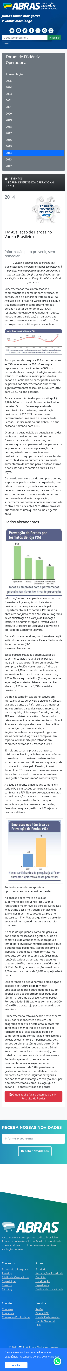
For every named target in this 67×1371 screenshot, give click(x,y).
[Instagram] (44, 30)
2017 (9, 133)
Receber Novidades (35, 1151)
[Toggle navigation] (6, 45)
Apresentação (14, 74)
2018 (9, 126)
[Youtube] (12, 30)
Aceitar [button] (16, 1365)
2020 (9, 113)
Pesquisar (54, 37)
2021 (9, 107)
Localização (42, 1281)
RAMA (39, 1309)
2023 (9, 94)
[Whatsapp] (51, 30)
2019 (9, 120)
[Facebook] (31, 30)
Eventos (17, 178)
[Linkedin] (38, 30)
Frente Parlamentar (47, 1317)
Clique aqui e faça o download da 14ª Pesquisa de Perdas (34, 1096)
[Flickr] (18, 30)
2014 (9, 153)
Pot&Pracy (29, 1347)
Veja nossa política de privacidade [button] (39, 1356)
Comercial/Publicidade (16, 1317)
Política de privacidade (49, 1289)
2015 (9, 146)
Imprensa (8, 1313)
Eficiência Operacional (15, 1277)
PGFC (38, 1325)
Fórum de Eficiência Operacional (31, 182)
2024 (9, 87)
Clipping (7, 1289)
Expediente (42, 1285)
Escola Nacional (45, 1321)
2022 (9, 100)
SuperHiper (9, 1281)
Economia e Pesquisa (15, 1269)
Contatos (7, 1309)
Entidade (40, 1269)
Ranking (7, 1273)
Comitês (40, 1277)
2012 (9, 166)
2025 (9, 81)
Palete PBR (42, 1313)
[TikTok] (25, 30)
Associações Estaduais (49, 1273)
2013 (9, 159)
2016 (9, 140)
